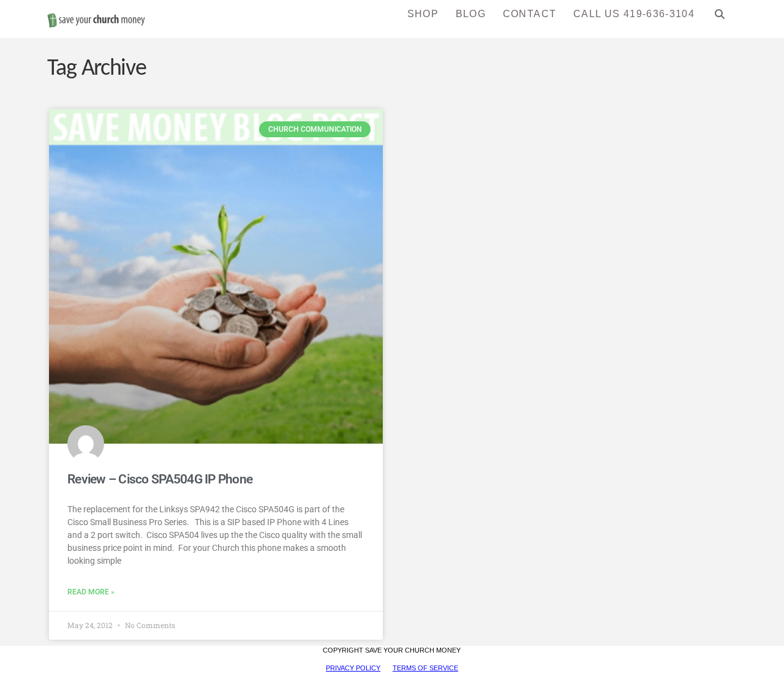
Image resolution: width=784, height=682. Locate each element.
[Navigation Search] (720, 18)
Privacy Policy (353, 668)
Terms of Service (425, 668)
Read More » (91, 592)
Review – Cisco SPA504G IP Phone (159, 479)
